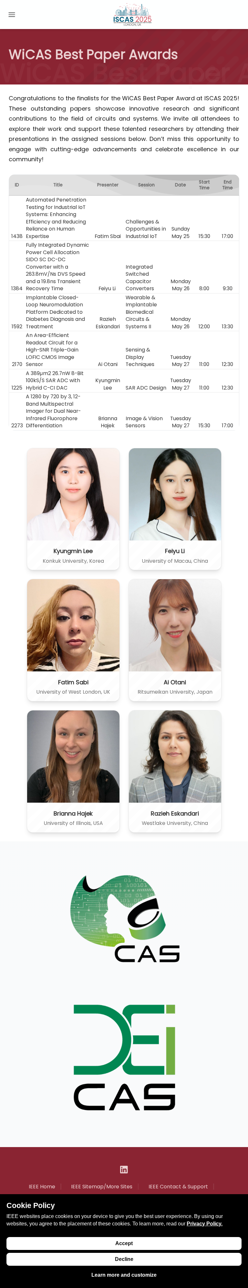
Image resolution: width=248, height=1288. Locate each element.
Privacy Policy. (204, 1223)
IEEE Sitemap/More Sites (101, 1187)
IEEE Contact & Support (178, 1187)
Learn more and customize (124, 1275)
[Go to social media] (124, 1169)
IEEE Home (42, 1187)
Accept (124, 1243)
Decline (124, 1259)
